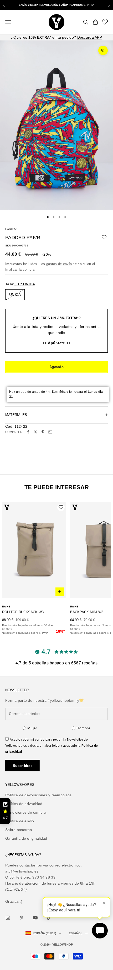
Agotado (56, 367)
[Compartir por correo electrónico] (50, 432)
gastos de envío (59, 264)
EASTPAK (11, 229)
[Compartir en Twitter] (35, 432)
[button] (5, 811)
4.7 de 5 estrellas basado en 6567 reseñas (56, 663)
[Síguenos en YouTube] (35, 917)
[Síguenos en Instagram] (8, 917)
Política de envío (19, 821)
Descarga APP (89, 37)
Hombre (83, 728)
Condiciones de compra (25, 812)
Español (76, 933)
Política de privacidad (23, 804)
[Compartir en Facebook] (28, 432)
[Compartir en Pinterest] (43, 432)
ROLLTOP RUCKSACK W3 (23, 612)
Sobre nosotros (18, 830)
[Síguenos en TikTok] (49, 917)
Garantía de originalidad (26, 838)
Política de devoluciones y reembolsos (38, 795)
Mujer (32, 728)
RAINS (6, 606)
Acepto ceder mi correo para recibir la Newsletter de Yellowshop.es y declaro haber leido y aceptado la (51, 746)
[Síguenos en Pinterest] (21, 917)
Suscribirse (22, 766)
